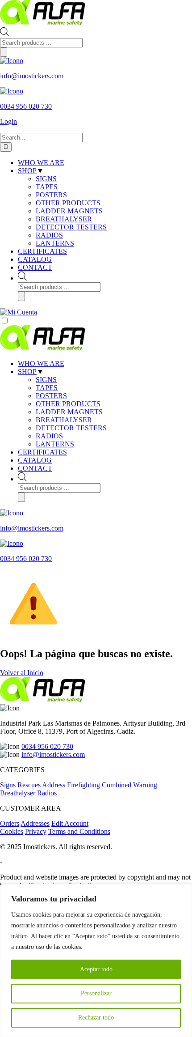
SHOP (27, 371)
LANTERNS (55, 444)
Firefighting (83, 785)
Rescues (29, 785)
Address (53, 785)
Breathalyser (17, 793)
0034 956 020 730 (47, 746)
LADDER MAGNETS (69, 412)
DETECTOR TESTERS (71, 428)
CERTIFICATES (42, 452)
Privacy (35, 831)
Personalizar (96, 993)
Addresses (35, 823)
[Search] (3, 52)
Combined (116, 785)
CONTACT (35, 468)
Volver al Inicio (21, 672)
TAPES (47, 387)
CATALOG (35, 460)
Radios (47, 793)
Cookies (11, 831)
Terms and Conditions (79, 831)
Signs (8, 785)
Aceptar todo (96, 969)
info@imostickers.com (53, 754)
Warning (145, 785)
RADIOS (49, 436)
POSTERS (51, 396)
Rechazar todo (96, 1017)
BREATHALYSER (64, 420)
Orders (9, 823)
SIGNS (46, 379)
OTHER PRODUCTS (68, 404)
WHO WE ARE (41, 363)
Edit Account (69, 823)
